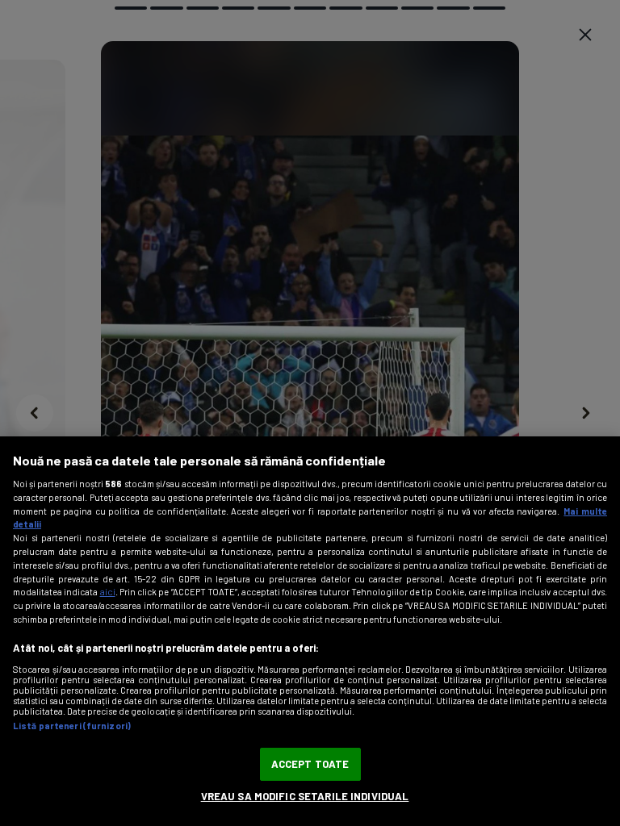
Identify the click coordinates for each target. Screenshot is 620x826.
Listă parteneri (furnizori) (72, 725)
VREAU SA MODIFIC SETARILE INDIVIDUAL (305, 796)
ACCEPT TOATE (310, 763)
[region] (310, 631)
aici (107, 591)
